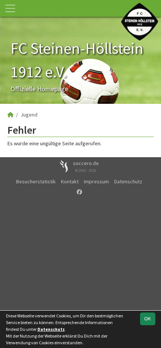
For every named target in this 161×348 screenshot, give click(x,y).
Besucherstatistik (36, 181)
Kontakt (70, 181)
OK (147, 318)
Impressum (96, 181)
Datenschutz (128, 181)
